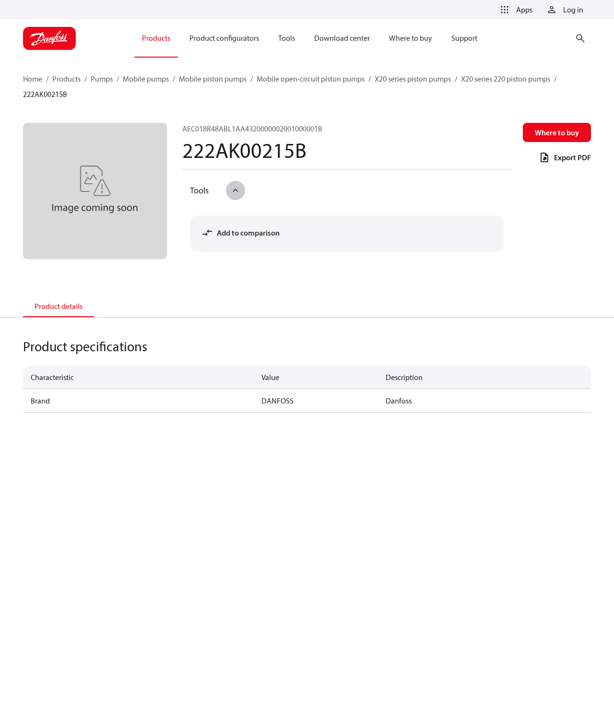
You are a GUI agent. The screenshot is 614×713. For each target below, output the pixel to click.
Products (66, 78)
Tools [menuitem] (286, 38)
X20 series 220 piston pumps (505, 78)
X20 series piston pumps (413, 78)
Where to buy (557, 132)
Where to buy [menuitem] (410, 38)
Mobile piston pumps (213, 78)
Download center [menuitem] (342, 38)
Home (32, 78)
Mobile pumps (146, 78)
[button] (514, 9)
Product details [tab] (59, 306)
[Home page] (49, 38)
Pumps (102, 78)
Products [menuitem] (156, 38)
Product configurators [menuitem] (224, 38)
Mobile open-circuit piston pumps (311, 78)
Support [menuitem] (464, 38)
